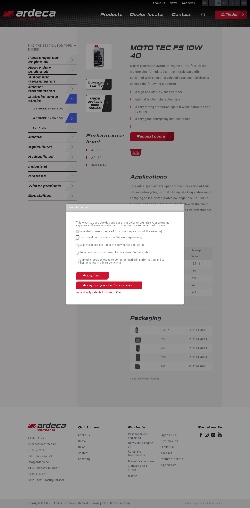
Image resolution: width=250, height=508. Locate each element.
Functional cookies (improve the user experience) (110, 237)
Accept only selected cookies (95, 292)
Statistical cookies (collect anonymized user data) (111, 245)
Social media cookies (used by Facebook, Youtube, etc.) (115, 252)
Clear (119, 292)
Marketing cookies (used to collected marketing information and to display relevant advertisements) (122, 261)
